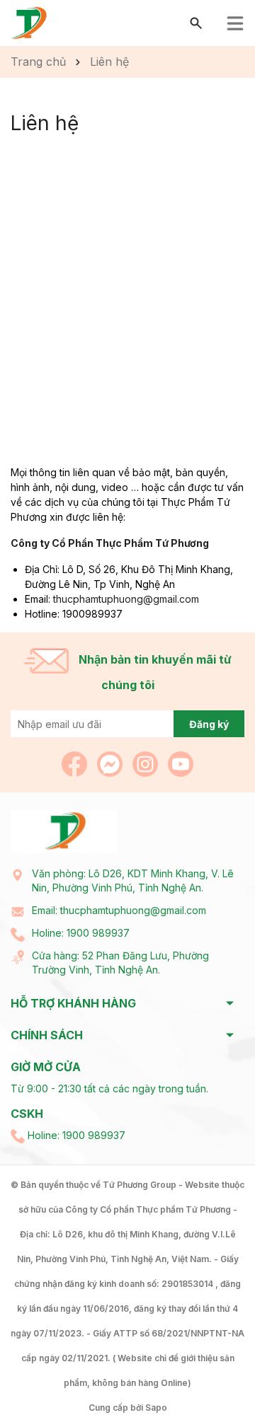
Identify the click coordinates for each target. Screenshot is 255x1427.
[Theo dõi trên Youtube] (180, 763)
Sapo (156, 1407)
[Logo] (29, 22)
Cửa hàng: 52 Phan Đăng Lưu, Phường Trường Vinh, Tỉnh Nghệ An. (120, 962)
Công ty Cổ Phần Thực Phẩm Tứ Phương (110, 543)
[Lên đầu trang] (211, 1383)
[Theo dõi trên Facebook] (76, 763)
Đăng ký (209, 724)
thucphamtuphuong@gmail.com (126, 599)
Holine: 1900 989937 (81, 933)
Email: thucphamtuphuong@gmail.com (119, 910)
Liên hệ (45, 123)
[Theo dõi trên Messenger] (111, 763)
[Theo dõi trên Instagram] (146, 763)
